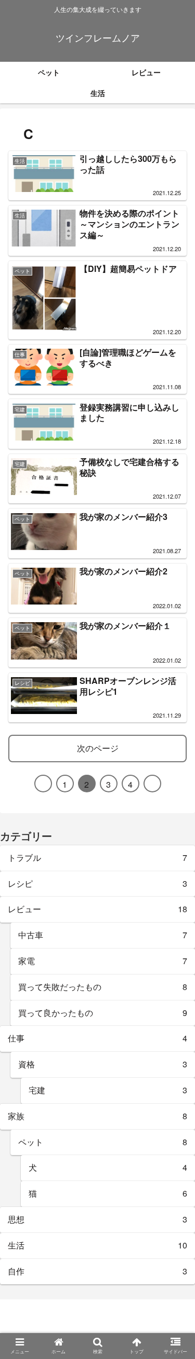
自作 (97, 1271)
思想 (97, 1219)
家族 (97, 1116)
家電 (102, 961)
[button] (172, 1051)
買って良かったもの (102, 1013)
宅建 (108, 1090)
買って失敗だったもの (102, 987)
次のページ (98, 748)
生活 (97, 1245)
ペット (102, 1142)
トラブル (97, 857)
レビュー (97, 909)
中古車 (102, 935)
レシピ (97, 883)
